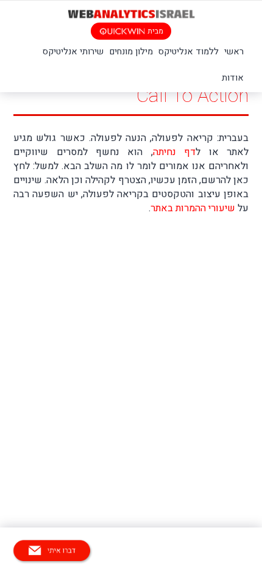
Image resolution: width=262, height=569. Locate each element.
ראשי (234, 51)
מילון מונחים (131, 51)
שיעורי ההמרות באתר (194, 208)
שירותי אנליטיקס (73, 51)
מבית (154, 31)
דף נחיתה (174, 152)
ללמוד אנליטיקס (188, 51)
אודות (233, 77)
